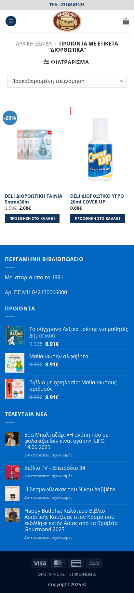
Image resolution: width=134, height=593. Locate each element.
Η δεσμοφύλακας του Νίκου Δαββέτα (69, 489)
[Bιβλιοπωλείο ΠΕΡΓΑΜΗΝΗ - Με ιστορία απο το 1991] (67, 21)
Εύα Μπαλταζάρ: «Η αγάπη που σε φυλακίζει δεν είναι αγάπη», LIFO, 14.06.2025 (66, 441)
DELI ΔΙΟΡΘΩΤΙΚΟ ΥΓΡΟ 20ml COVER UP (97, 198)
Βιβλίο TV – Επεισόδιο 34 (54, 468)
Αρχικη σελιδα (34, 43)
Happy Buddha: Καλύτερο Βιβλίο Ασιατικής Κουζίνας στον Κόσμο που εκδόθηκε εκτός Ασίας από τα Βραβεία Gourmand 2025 (71, 520)
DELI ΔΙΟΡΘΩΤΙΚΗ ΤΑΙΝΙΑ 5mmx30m (33, 198)
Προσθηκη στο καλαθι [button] (32, 218)
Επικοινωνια (82, 574)
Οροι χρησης (51, 574)
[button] (11, 21)
